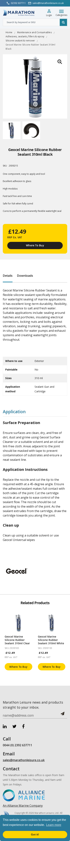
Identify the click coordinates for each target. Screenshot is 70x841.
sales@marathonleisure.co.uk (24, 760)
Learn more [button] (53, 824)
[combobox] (35, 22)
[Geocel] (17, 570)
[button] (59, 61)
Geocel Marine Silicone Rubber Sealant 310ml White (51, 640)
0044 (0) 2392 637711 (17, 745)
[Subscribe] (62, 715)
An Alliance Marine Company (23, 806)
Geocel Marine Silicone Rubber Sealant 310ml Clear (17, 640)
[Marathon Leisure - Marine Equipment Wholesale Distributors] (19, 12)
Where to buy (18, 667)
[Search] (63, 22)
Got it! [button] (35, 834)
